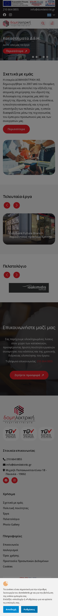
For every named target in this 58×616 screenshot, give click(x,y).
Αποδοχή (11, 609)
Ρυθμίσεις (29, 609)
